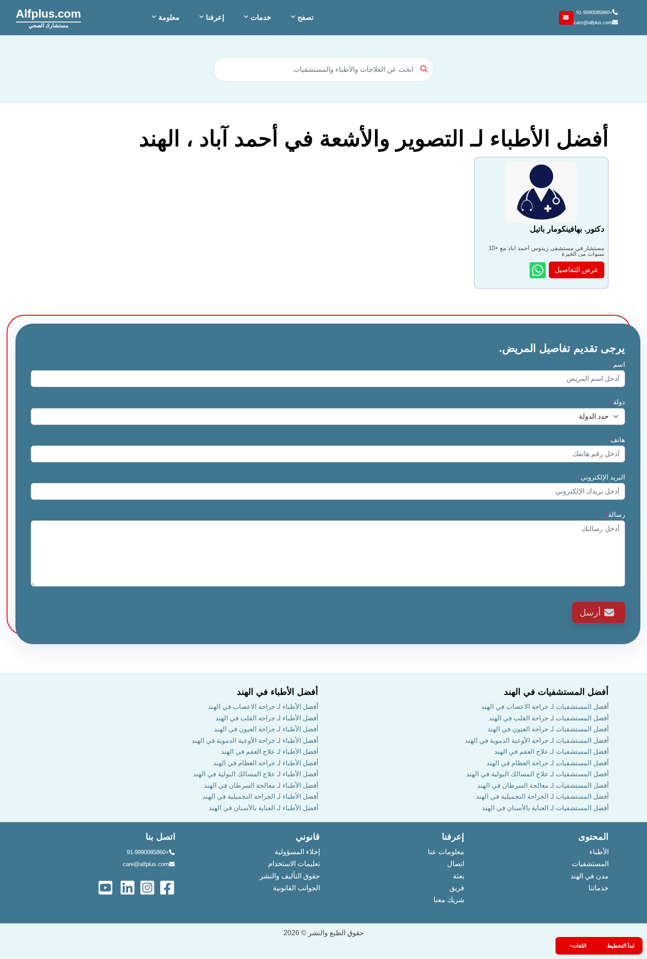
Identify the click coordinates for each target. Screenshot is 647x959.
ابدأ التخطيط (620, 946)
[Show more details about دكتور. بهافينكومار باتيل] (538, 270)
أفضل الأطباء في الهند (277, 692)
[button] (301, 17)
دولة (617, 402)
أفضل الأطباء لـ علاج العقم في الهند (269, 751)
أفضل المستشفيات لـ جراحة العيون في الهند (548, 729)
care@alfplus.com (592, 22)
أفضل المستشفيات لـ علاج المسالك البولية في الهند (537, 774)
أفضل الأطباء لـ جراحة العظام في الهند (265, 763)
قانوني (308, 836)
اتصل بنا (161, 836)
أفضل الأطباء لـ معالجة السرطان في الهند (261, 785)
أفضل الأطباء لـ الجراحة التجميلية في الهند (260, 796)
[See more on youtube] (107, 887)
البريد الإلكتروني (601, 477)
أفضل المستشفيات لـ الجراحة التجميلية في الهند (542, 796)
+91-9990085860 (594, 12)
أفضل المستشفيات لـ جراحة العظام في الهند (547, 763)
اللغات (579, 946)
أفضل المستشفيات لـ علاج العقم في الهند (551, 751)
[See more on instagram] (148, 887)
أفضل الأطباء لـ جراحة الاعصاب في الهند (263, 706)
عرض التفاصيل (577, 269)
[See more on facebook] (168, 887)
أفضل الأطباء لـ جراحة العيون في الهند (266, 729)
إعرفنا (453, 836)
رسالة (615, 514)
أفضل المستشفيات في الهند (556, 692)
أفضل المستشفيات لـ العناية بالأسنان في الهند (545, 807)
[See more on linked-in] (128, 887)
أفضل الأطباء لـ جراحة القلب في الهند (266, 718)
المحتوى (593, 836)
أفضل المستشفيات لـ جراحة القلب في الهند (549, 718)
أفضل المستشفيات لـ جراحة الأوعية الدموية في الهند (537, 740)
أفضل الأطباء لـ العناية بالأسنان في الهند (263, 807)
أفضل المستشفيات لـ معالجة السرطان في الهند (543, 785)
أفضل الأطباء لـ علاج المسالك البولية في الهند (255, 774)
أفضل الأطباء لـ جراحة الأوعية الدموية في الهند (254, 740)
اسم (617, 364)
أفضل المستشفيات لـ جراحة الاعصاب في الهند (545, 706)
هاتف (616, 439)
